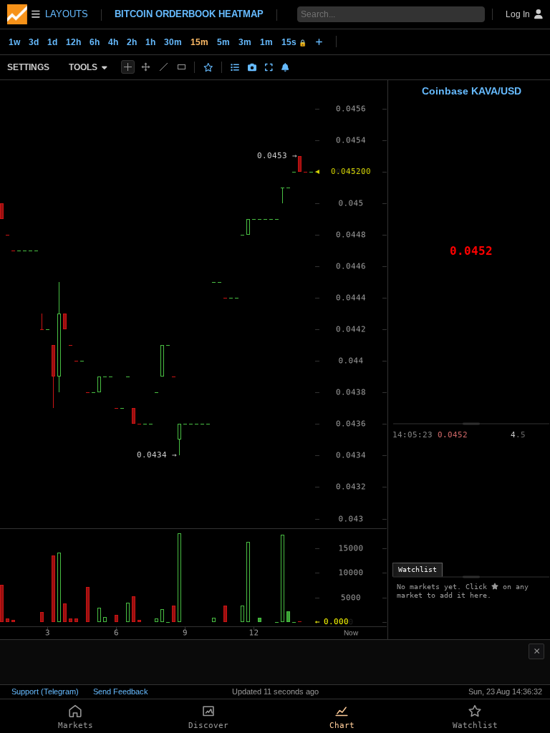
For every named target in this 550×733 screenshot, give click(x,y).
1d (52, 42)
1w (14, 42)
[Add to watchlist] (208, 67)
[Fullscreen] (269, 67)
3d (34, 42)
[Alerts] (285, 67)
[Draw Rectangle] (181, 67)
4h (113, 42)
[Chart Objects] (235, 67)
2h (132, 42)
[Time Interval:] (319, 41)
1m (266, 42)
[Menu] (23, 14)
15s (294, 42)
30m (173, 42)
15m (199, 42)
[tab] (417, 570)
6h (95, 42)
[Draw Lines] (163, 67)
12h (73, 42)
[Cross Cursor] (128, 67)
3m (244, 42)
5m (223, 42)
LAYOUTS (66, 14)
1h (150, 42)
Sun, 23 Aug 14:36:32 (505, 691)
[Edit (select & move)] (146, 67)
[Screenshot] (252, 67)
